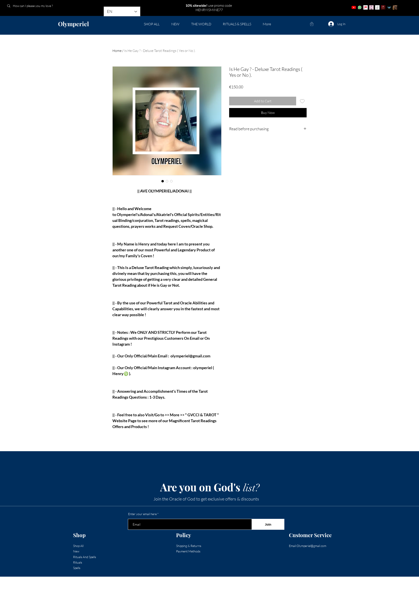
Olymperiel (73, 24)
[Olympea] (371, 7)
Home (117, 50)
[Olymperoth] (383, 7)
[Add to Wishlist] (302, 101)
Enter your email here (142, 514)
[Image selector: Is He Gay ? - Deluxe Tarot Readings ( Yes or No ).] (162, 181)
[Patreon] (365, 7)
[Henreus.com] (377, 7)
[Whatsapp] (359, 7)
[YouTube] (354, 7)
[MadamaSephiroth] (389, 7)
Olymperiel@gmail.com (311, 546)
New (76, 551)
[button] (311, 24)
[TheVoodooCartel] (395, 7)
